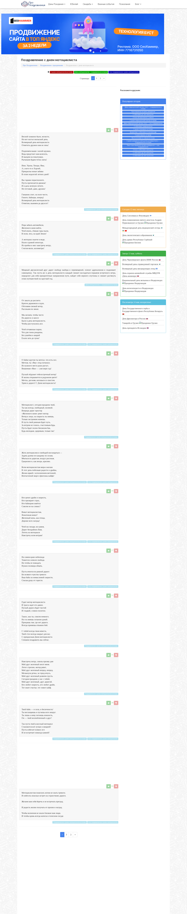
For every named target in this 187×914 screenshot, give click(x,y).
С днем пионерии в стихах (143, 129)
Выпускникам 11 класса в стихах (143, 138)
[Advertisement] (68, 107)
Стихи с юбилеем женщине (143, 150)
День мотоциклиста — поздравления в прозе (91, 72)
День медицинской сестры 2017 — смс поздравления (143, 123)
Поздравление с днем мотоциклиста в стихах (101, 209)
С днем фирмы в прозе (143, 135)
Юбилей (74, 4)
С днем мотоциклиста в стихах (62, 72)
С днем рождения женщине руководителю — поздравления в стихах (143, 141)
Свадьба (87, 4)
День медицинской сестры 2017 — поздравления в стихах (143, 108)
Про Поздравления (33, 4)
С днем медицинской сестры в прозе (143, 120)
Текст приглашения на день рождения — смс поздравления (143, 146)
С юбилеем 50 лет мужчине (143, 155)
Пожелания (124, 4)
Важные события (106, 4)
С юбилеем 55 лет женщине (143, 153)
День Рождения (56, 4)
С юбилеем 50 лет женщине (143, 114)
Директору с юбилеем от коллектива (143, 132)
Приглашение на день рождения (143, 112)
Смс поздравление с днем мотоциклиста (124, 72)
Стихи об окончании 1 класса (143, 117)
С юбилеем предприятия (143, 126)
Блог (137, 4)
